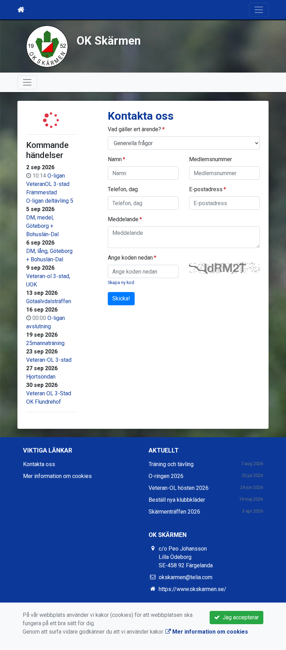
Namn (115, 159)
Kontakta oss (39, 464)
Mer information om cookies (57, 476)
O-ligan (56, 175)
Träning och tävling (171, 464)
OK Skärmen (109, 40)
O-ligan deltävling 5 (49, 200)
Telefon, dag (123, 189)
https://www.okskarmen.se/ (192, 589)
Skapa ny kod (121, 282)
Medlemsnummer (210, 159)
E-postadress (206, 189)
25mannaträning (45, 343)
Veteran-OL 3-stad (49, 360)
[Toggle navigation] (259, 10)
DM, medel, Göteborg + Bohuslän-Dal (42, 226)
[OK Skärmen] (47, 46)
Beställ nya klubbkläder (177, 499)
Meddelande (123, 219)
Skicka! (121, 298)
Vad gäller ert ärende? (134, 129)
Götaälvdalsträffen (48, 301)
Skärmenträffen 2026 (174, 511)
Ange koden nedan (130, 257)
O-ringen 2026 (166, 476)
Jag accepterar (239, 617)
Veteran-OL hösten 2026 (179, 488)
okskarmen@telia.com (185, 577)
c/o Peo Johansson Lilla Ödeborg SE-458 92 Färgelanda (186, 557)
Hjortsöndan (40, 376)
